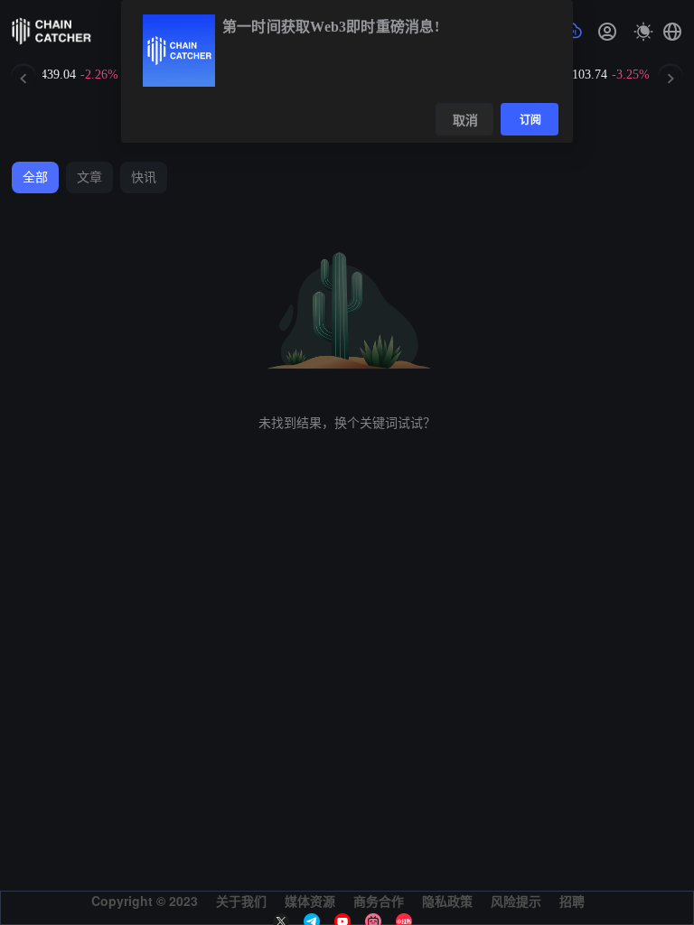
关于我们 (241, 901)
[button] (672, 31)
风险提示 (516, 901)
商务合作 (378, 901)
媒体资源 (310, 901)
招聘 (572, 901)
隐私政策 (447, 901)
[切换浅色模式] (643, 31)
